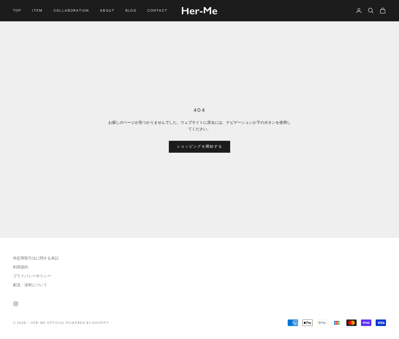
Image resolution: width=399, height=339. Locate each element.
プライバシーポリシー (32, 276)
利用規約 (20, 267)
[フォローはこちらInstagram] (15, 304)
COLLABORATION (71, 10)
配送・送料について (30, 285)
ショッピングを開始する (200, 146)
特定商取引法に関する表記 (36, 258)
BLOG (131, 10)
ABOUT (107, 10)
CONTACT (157, 10)
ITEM (37, 10)
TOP (17, 10)
